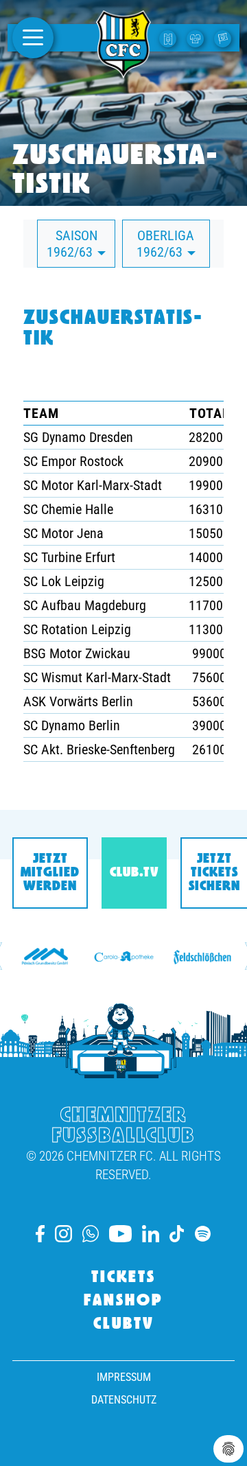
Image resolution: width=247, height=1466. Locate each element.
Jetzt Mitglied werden (50, 873)
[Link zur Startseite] (123, 70)
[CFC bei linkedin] (150, 1233)
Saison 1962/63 (72, 243)
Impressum (124, 1377)
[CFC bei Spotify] (202, 1233)
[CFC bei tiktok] (177, 1233)
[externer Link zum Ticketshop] (169, 37)
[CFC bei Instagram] (63, 1233)
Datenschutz (123, 1399)
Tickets (123, 1278)
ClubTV (123, 1324)
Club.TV (134, 873)
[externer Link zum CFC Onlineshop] (197, 37)
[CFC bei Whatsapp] (90, 1233)
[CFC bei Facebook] (40, 1233)
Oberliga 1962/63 (166, 243)
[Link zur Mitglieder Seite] (224, 37)
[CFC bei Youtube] (120, 1233)
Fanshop (123, 1301)
